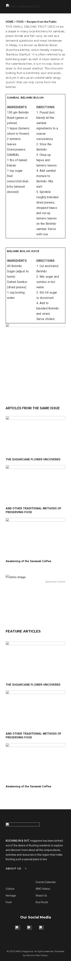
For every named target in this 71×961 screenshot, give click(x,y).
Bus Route (42, 902)
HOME (9, 21)
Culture (10, 888)
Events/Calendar (46, 882)
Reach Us (41, 895)
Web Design (41, 955)
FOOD (20, 21)
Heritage (11, 895)
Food (9, 902)
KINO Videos (43, 888)
